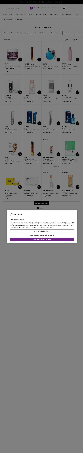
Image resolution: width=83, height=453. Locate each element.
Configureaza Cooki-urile (42, 231)
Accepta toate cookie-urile (42, 239)
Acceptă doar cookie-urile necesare (42, 235)
